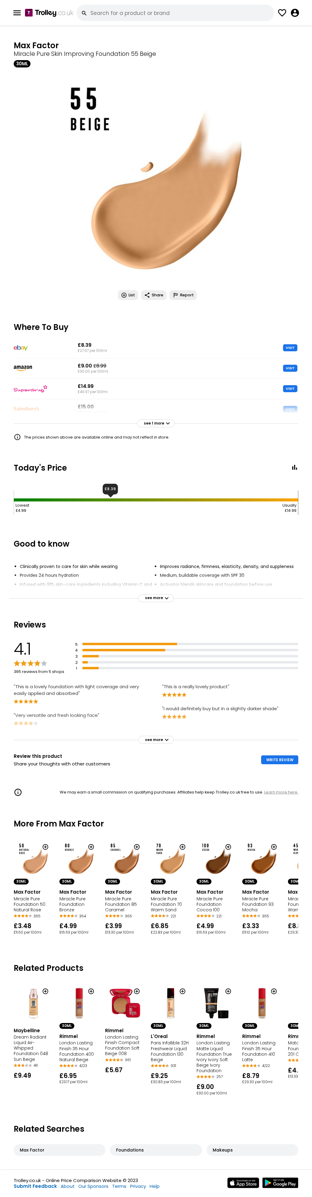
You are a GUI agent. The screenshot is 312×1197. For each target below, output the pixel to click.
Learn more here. (281, 792)
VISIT (290, 347)
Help (155, 1186)
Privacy (138, 1186)
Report (187, 295)
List (132, 295)
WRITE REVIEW (279, 759)
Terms (119, 1186)
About (68, 1186)
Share (157, 295)
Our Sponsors (93, 1186)
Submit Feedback (35, 1186)
